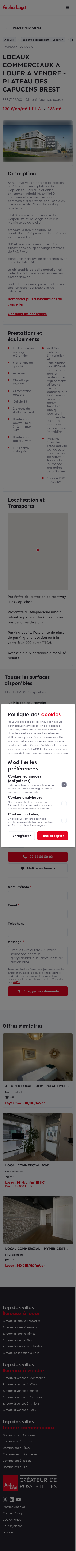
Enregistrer (21, 836)
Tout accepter (52, 836)
